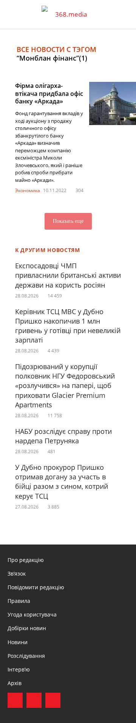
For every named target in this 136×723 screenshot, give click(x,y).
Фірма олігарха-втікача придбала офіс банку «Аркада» (49, 93)
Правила (19, 600)
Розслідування (26, 655)
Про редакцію (26, 559)
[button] (123, 14)
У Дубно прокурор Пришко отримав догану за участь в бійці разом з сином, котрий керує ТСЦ (61, 482)
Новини (18, 642)
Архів (15, 683)
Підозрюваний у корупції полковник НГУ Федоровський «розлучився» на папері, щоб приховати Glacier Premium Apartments (65, 385)
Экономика (27, 190)
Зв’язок (17, 573)
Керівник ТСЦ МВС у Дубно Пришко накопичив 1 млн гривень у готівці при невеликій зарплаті (68, 326)
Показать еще (68, 221)
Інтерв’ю (19, 669)
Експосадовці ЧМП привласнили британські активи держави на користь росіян (68, 275)
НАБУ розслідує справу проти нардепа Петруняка (63, 436)
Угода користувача (32, 614)
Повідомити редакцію (36, 587)
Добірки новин (27, 628)
